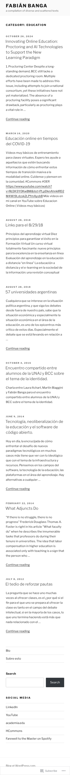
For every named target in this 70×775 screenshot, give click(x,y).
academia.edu (15, 723)
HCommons (14, 731)
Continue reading (18, 119)
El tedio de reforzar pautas (28, 584)
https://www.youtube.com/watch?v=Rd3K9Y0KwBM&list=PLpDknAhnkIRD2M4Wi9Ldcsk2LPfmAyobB (35, 191)
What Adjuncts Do (21, 508)
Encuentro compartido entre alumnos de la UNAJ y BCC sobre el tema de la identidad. (34, 373)
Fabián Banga (26, 6)
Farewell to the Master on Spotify (29, 738)
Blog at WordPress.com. (21, 765)
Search (11, 673)
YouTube (12, 715)
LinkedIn (12, 707)
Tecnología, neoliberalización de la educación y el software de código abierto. (34, 427)
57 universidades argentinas (31, 292)
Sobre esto (13, 658)
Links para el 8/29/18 (24, 225)
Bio (8, 650)
